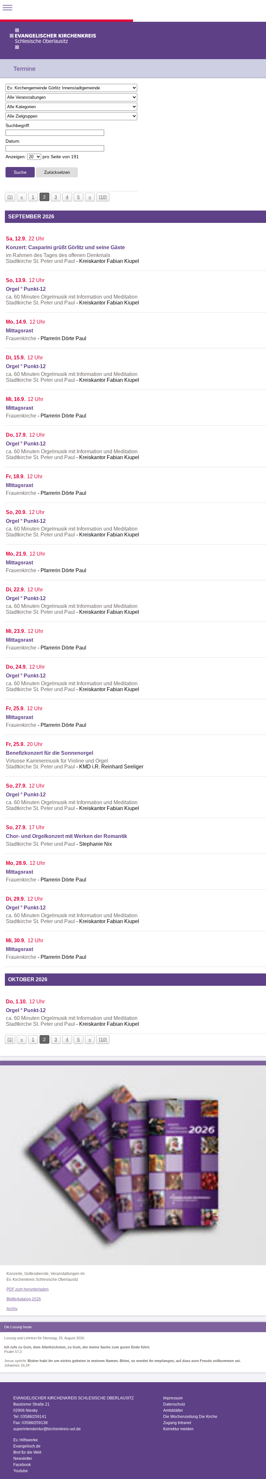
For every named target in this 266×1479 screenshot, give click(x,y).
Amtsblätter (173, 1410)
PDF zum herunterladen (27, 1289)
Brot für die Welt (27, 1452)
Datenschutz (174, 1404)
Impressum (173, 1398)
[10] (103, 196)
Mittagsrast (19, 330)
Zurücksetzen (57, 172)
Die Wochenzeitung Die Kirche (190, 1416)
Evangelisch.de (27, 1446)
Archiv (12, 1308)
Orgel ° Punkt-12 (26, 289)
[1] (10, 196)
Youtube (20, 1471)
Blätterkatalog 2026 (23, 1299)
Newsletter (22, 1458)
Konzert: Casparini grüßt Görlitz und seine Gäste (65, 247)
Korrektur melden (178, 1429)
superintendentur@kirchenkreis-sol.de (47, 1429)
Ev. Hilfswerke (25, 1440)
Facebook (22, 1464)
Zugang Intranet (177, 1423)
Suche (20, 172)
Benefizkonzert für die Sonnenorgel (49, 753)
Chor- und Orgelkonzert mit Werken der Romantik (66, 836)
